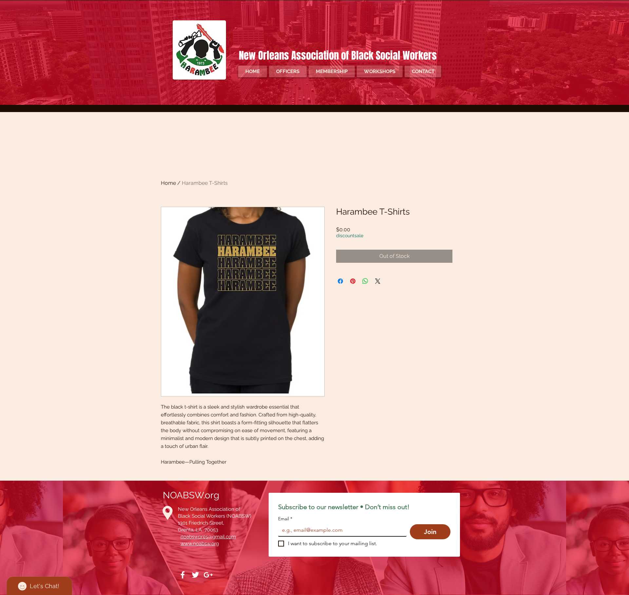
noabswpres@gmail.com (208, 537)
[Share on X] (378, 281)
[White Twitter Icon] (195, 575)
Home (168, 183)
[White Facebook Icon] (182, 575)
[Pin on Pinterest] (353, 281)
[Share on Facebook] (340, 281)
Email (285, 519)
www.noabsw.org (200, 544)
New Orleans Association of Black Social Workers (339, 55)
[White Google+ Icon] (208, 575)
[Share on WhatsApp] (365, 281)
